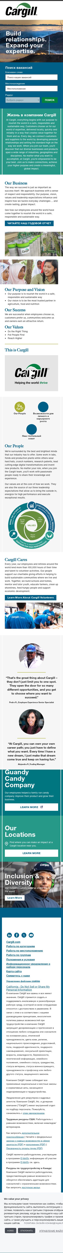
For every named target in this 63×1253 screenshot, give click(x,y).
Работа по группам (18, 955)
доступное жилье (31, 1187)
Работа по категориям (20, 946)
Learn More (39, 807)
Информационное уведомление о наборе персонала (28, 965)
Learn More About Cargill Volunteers (30, 597)
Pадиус (9, 94)
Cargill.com (13, 942)
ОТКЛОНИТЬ (26, 1230)
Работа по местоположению (24, 951)
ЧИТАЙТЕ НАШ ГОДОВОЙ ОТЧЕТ (29, 223)
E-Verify (25, 1158)
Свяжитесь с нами (18, 976)
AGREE (10, 1230)
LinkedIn (9, 935)
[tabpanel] (31, 497)
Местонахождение (15, 83)
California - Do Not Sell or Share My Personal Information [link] (28, 988)
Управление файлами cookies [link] (23, 981)
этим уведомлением (33, 1113)
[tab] (20, 408)
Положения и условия (20, 959)
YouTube (31, 935)
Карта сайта (14, 971)
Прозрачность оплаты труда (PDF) (24, 1148)
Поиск (50, 100)
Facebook (16, 935)
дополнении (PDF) (36, 1144)
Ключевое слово (14, 72)
